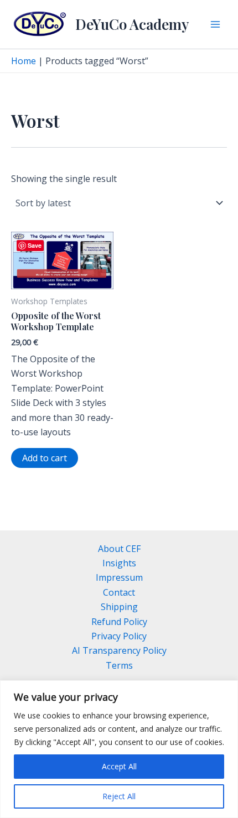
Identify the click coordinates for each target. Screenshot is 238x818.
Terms (119, 665)
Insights (119, 563)
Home (23, 61)
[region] (119, 749)
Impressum (119, 577)
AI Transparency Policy (119, 650)
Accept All (119, 766)
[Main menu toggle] (215, 24)
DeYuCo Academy (132, 24)
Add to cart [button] (44, 458)
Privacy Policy (119, 636)
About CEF (119, 549)
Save (35, 245)
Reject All (119, 796)
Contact (119, 592)
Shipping (119, 607)
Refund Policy (119, 622)
